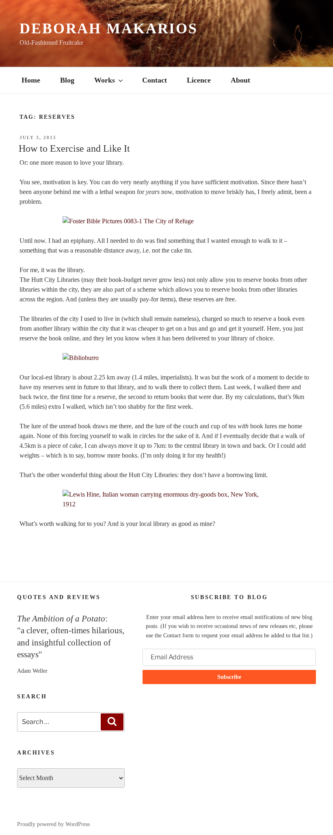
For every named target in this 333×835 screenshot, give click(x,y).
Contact (154, 80)
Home (31, 80)
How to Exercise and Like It (74, 148)
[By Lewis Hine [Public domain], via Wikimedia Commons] (166, 499)
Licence (199, 80)
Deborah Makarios (108, 28)
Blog (67, 80)
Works (104, 80)
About (240, 80)
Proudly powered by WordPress (53, 824)
